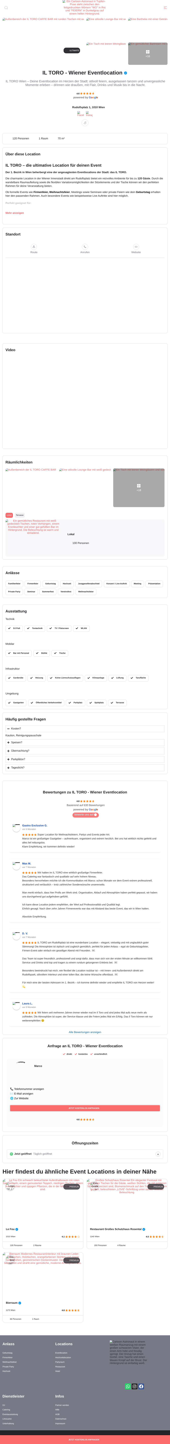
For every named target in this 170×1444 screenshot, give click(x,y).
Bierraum (11, 1303)
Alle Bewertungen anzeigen (85, 1032)
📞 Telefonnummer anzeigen (27, 1089)
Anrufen (85, 252)
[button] (165, 7)
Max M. (26, 863)
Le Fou (10, 1229)
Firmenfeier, (41, 192)
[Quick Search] (10, 7)
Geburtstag (143, 192)
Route (34, 252)
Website (136, 252)
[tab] (9, 515)
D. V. (25, 933)
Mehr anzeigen (14, 213)
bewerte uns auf (84, 814)
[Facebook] (141, 1386)
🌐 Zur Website (19, 1098)
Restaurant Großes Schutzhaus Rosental (115, 1229)
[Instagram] (134, 1386)
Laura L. (27, 1003)
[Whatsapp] (128, 1386)
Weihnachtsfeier (59, 192)
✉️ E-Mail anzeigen (21, 1093)
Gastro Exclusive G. (34, 825)
